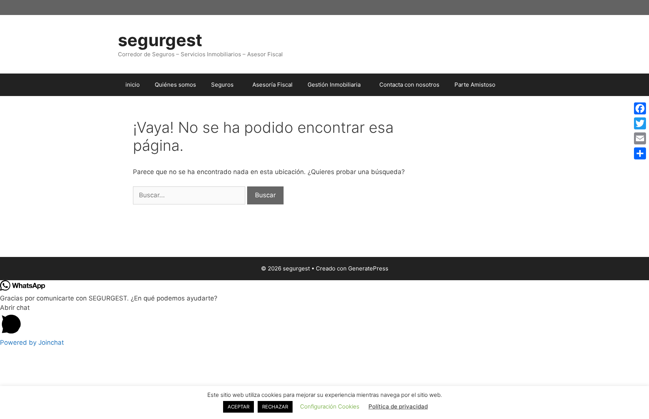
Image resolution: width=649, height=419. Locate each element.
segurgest (160, 40)
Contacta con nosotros (409, 84)
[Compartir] (639, 153)
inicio (132, 84)
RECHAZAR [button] (275, 407)
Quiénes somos (175, 84)
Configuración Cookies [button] (329, 406)
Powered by (32, 342)
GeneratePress (368, 268)
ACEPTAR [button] (238, 407)
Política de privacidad (398, 406)
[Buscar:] (190, 195)
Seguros (222, 84)
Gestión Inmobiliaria (334, 84)
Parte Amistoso (474, 84)
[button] (324, 320)
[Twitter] (639, 123)
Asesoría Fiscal (272, 84)
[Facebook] (639, 108)
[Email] (639, 138)
